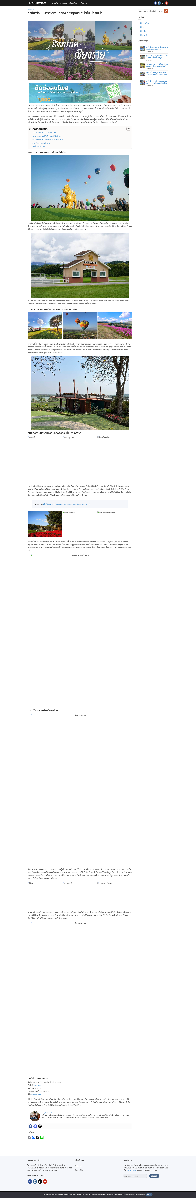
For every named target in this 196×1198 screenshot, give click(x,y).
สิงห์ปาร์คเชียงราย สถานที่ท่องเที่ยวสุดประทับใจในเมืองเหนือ (156, 74)
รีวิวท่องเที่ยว (31, 10)
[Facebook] (30, 1126)
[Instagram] (35, 1126)
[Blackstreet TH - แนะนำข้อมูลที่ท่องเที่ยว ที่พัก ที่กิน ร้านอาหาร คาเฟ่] (38, 3)
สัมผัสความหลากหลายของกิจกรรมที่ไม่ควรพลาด (48, 140)
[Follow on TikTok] (163, 3)
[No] (193, 1195)
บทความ (63, 3)
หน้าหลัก (54, 3)
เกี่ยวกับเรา (73, 3)
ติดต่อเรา (84, 3)
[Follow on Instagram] (159, 3)
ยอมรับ (149, 1195)
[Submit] (166, 11)
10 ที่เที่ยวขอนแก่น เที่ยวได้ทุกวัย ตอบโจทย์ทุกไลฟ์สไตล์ (157, 48)
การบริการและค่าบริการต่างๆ (42, 143)
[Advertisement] (153, 120)
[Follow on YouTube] (166, 3)
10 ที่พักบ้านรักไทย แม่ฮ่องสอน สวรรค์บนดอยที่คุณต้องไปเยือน (156, 82)
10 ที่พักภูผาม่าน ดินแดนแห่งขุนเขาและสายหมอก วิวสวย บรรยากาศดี (66, 504)
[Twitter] (40, 1126)
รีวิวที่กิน (142, 27)
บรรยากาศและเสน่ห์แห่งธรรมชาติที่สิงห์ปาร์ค (47, 136)
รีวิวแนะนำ (143, 35)
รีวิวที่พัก (143, 31)
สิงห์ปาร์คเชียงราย (39, 146)
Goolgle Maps (36, 1094)
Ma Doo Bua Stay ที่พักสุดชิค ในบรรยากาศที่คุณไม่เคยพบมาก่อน (157, 65)
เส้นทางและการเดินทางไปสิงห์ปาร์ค (44, 133)
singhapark (38, 1085)
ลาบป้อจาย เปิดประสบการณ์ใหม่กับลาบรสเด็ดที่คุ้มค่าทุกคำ (157, 56)
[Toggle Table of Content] (127, 129)
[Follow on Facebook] (155, 3)
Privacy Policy (131, 1170)
